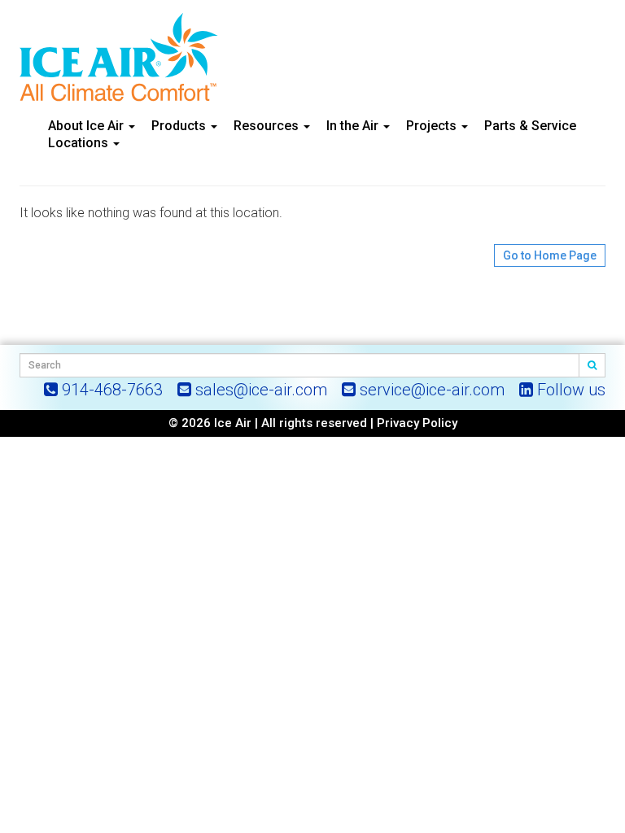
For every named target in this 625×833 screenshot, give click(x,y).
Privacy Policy (417, 423)
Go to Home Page (550, 255)
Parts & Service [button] (530, 125)
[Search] (592, 365)
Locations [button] (79, 142)
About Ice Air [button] (87, 125)
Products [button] (180, 125)
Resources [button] (268, 125)
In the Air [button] (354, 125)
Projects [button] (433, 125)
